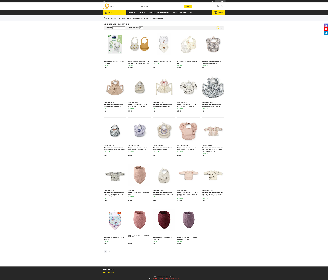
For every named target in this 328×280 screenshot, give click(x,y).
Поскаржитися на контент (159, 278)
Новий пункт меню (108, 272)
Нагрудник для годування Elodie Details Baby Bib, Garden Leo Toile (211, 105)
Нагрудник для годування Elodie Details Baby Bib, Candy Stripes (162, 105)
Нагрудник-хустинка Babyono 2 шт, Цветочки (114, 238)
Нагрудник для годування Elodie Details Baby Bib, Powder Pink (186, 148)
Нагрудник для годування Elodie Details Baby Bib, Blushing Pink (113, 105)
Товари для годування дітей (140, 18)
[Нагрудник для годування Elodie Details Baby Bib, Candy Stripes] (164, 87)
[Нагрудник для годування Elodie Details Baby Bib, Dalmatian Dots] (188, 87)
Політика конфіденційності (172, 278)
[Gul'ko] (106, 6)
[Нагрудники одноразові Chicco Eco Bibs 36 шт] (115, 44)
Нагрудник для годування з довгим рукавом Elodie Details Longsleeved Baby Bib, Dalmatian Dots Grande (212, 194)
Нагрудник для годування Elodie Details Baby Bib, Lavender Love (137, 148)
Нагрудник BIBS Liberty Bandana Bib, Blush (138, 193)
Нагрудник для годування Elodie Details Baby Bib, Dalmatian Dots (186, 105)
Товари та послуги (111, 18)
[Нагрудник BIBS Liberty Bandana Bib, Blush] (139, 175)
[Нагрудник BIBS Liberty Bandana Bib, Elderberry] (164, 220)
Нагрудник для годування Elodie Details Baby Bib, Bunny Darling (137, 105)
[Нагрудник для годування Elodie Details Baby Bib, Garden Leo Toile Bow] (115, 130)
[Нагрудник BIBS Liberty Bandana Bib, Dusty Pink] (139, 220)
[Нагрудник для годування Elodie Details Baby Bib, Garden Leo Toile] (213, 87)
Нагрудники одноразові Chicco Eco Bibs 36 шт (114, 62)
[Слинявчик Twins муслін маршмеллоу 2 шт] (188, 44)
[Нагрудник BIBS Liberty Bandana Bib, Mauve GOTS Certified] (188, 220)
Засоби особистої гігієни (124, 18)
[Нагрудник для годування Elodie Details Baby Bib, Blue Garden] (213, 44)
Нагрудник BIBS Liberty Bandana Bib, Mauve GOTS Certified (187, 238)
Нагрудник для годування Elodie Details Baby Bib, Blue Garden (211, 62)
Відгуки (174, 13)
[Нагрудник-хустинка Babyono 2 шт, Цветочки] (115, 220)
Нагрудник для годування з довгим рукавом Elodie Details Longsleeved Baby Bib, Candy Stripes (212, 149)
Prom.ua (172, 276)
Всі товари (131, 13)
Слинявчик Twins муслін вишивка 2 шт (164, 61)
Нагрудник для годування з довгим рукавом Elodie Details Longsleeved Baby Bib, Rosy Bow (187, 194)
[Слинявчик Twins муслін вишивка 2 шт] (164, 44)
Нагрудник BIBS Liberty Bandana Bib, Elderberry (163, 238)
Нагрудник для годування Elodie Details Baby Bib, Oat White (162, 148)
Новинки (142, 13)
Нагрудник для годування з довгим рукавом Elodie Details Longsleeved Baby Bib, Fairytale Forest (114, 194)
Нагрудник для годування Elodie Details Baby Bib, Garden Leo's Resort (163, 193)
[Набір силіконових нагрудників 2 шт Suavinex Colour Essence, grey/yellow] (139, 44)
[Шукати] (188, 6)
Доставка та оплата (162, 13)
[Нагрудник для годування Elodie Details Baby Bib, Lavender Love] (139, 130)
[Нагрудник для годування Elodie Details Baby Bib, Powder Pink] (188, 130)
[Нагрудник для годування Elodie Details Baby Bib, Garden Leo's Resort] (164, 175)
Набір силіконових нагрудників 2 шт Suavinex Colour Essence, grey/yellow (139, 62)
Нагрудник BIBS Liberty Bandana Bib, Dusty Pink (138, 235)
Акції (150, 13)
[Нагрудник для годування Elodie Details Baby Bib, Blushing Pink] (115, 87)
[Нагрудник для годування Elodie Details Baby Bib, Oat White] (164, 130)
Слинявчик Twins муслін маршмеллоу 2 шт (188, 62)
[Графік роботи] (222, 6)
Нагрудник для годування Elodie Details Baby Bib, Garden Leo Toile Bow (114, 148)
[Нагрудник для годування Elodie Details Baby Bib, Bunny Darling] (139, 87)
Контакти (183, 13)
